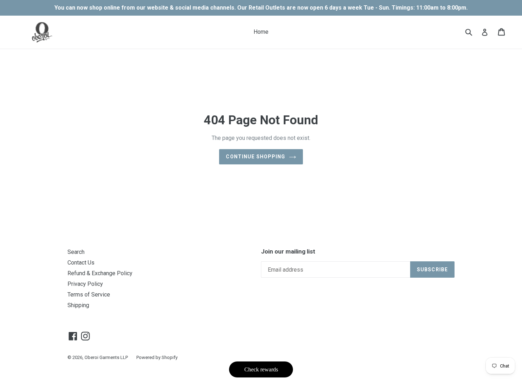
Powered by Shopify (157, 357)
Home (261, 31)
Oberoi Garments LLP (106, 357)
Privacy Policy (85, 284)
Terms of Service (88, 294)
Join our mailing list (288, 251)
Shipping (78, 305)
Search (76, 252)
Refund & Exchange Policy (99, 273)
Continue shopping (255, 156)
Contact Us (80, 262)
